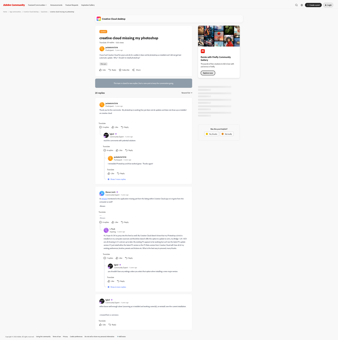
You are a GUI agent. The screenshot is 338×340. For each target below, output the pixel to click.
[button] (313, 5)
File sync (103, 64)
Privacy (65, 336)
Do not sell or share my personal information (99, 336)
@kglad (104, 198)
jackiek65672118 (111, 47)
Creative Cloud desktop (31, 12)
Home (5, 12)
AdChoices (122, 336)
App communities (15, 12)
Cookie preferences (76, 336)
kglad (112, 134)
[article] (143, 115)
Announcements (56, 5)
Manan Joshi (110, 192)
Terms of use (57, 336)
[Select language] (302, 5)
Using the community (43, 336)
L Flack (112, 229)
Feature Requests (71, 5)
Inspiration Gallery (88, 5)
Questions (44, 12)
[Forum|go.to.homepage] (14, 5)
